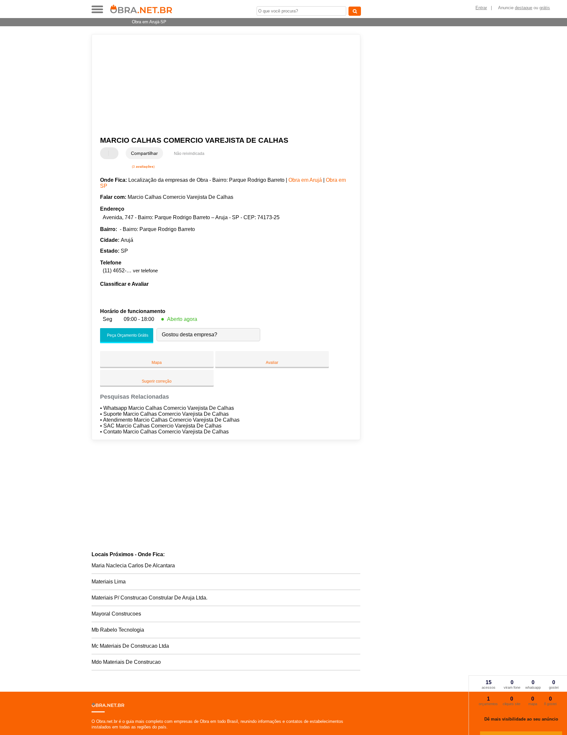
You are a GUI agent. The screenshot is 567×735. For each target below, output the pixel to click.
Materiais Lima (109, 581)
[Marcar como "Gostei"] (106, 153)
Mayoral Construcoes (116, 614)
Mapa (157, 362)
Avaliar (272, 362)
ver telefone (145, 270)
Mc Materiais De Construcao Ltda (130, 646)
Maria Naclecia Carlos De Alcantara (133, 565)
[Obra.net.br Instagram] (98, 732)
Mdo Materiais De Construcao (126, 662)
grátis (544, 7)
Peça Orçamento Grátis (127, 335)
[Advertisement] (223, 85)
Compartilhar (144, 153)
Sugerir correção (157, 381)
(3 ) (143, 166)
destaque (523, 7)
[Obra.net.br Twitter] (95, 732)
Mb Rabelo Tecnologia (118, 630)
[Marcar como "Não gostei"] (114, 153)
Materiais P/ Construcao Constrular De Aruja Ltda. (149, 597)
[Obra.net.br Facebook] (93, 732)
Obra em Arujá (305, 180)
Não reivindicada (189, 153)
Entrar (481, 7)
